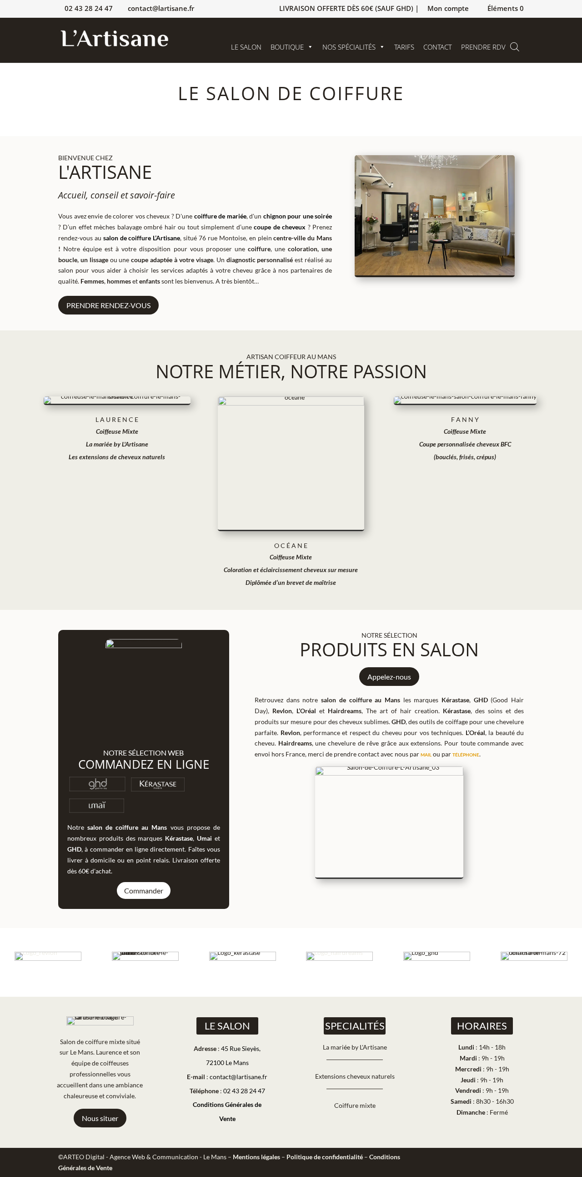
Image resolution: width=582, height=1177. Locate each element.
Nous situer (100, 1118)
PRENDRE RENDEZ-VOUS (108, 305)
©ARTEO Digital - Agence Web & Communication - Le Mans (142, 1157)
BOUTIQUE (287, 46)
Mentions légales (256, 1157)
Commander (143, 890)
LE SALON (246, 46)
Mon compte (448, 9)
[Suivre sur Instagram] (496, 1159)
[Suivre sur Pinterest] (516, 1159)
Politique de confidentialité (324, 1157)
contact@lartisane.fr (238, 1077)
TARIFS (404, 46)
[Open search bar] (514, 46)
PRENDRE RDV (483, 46)
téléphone (465, 754)
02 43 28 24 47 (89, 8)
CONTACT (437, 46)
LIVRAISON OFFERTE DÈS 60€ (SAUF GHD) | (349, 9)
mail (426, 754)
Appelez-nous (389, 676)
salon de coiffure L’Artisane (142, 238)
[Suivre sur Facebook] (475, 1159)
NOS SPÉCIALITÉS (349, 46)
